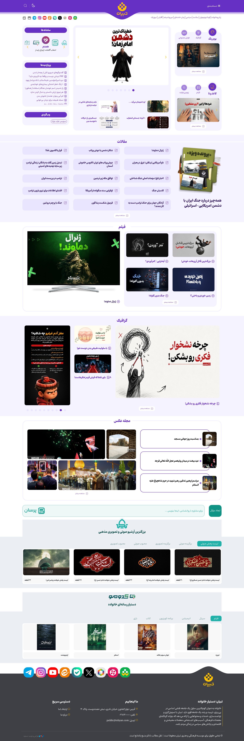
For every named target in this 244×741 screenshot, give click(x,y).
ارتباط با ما (62, 709)
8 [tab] (36, 410)
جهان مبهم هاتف (163, 655)
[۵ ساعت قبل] (42, 475)
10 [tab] (28, 410)
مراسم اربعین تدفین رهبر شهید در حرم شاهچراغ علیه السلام (174, 483)
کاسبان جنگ (158, 191)
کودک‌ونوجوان (205, 17)
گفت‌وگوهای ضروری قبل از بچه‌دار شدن (48, 72)
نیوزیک (154, 17)
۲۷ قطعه (78, 580)
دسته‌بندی (212, 6)
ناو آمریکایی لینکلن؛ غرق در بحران (148, 163)
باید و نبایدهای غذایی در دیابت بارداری (88, 103)
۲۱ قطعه (179, 580)
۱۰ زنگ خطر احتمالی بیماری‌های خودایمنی (46, 84)
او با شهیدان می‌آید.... (137, 102)
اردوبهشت (64, 655)
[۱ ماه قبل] (198, 110)
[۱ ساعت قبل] (209, 439)
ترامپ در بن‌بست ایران (51, 178)
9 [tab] (32, 410)
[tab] (212, 35)
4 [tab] (121, 90)
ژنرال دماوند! (158, 150)
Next (78, 57)
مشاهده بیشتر (196, 71)
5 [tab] (117, 90)
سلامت (195, 17)
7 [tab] (108, 90)
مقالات (122, 141)
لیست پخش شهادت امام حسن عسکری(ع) (204, 580)
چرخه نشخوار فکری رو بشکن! (200, 404)
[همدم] (55, 42)
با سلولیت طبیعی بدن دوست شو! (92, 348)
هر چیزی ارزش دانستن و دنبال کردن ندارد (46, 92)
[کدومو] (45, 40)
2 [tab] (129, 90)
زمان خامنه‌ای (179, 17)
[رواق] (36, 42)
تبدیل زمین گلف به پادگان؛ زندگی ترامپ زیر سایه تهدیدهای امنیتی (44, 164)
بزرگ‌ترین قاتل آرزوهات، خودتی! (196, 261)
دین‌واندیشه (168, 17)
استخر (116, 655)
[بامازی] (27, 42)
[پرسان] (64, 42)
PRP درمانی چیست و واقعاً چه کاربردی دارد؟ (46, 76)
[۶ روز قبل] (194, 279)
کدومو (45, 46)
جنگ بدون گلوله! (157, 296)
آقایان (160, 17)
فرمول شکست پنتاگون (102, 203)
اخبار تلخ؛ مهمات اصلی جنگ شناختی (147, 178)
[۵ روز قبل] (194, 245)
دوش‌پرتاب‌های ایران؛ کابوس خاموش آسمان (96, 164)
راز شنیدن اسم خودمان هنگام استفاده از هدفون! (44, 88)
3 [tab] (125, 90)
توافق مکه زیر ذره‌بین (103, 178)
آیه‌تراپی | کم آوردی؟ (155, 261)
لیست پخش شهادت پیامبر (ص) (57, 580)
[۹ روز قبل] (198, 55)
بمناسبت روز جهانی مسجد (186, 439)
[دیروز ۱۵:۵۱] (109, 122)
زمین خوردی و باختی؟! (200, 296)
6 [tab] (113, 90)
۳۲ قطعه (129, 580)
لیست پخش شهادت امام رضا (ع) (157, 580)
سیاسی (188, 17)
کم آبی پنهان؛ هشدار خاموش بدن (50, 96)
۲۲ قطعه (28, 580)
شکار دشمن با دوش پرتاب (101, 150)
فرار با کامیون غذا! (53, 150)
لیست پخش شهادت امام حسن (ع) (106, 580)
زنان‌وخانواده (216, 17)
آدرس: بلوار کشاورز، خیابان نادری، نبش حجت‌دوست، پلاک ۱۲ (107, 709)
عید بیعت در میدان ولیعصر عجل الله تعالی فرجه (177, 461)
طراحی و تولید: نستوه (31, 736)
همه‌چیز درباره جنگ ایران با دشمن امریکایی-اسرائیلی (202, 203)
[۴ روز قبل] (147, 245)
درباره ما (63, 715)
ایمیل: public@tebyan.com (121, 720)
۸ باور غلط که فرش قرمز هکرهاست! (92, 377)
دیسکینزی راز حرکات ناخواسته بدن (89, 120)
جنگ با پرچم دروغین (52, 203)
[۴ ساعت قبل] (122, 56)
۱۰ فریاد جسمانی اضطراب (136, 118)
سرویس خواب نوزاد (59, 121)
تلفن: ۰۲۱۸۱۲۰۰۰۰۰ (127, 715)
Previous (166, 57)
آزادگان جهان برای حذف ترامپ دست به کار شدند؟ (146, 204)
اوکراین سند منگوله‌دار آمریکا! (99, 191)
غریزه (217, 655)
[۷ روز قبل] (92, 364)
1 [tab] (133, 90)
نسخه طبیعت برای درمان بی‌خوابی (49, 100)
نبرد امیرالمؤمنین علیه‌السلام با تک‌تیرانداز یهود (44, 80)
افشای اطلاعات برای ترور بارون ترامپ (45, 191)
